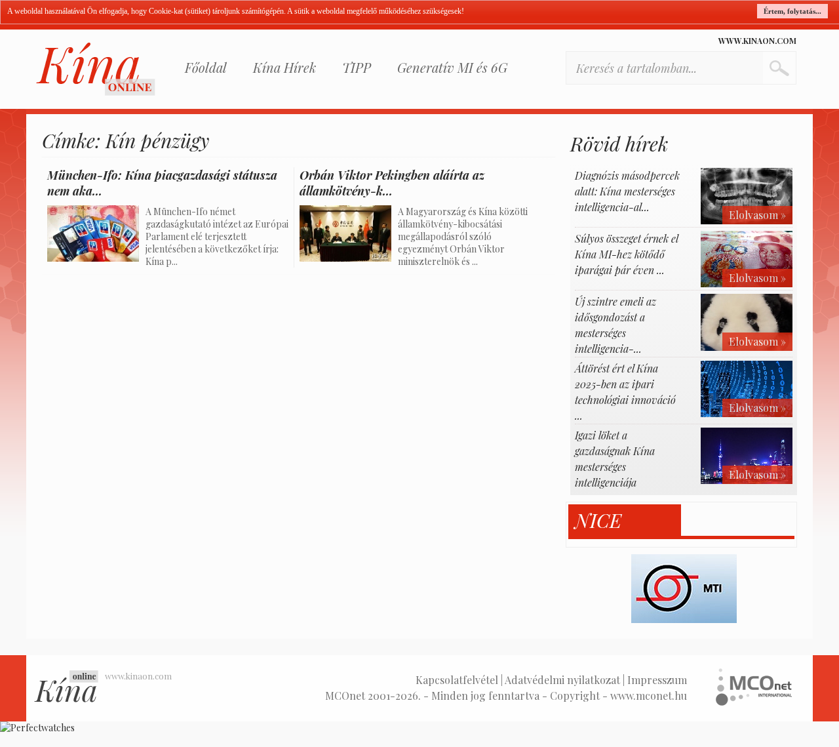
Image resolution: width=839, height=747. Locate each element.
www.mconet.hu (648, 695)
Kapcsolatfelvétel (457, 680)
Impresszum (657, 680)
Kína (95, 69)
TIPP (356, 67)
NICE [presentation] (598, 520)
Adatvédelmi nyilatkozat (562, 680)
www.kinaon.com (757, 40)
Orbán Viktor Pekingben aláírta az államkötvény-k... (392, 183)
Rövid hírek (619, 144)
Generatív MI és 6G (452, 67)
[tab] (625, 520)
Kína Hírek (284, 67)
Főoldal (206, 67)
